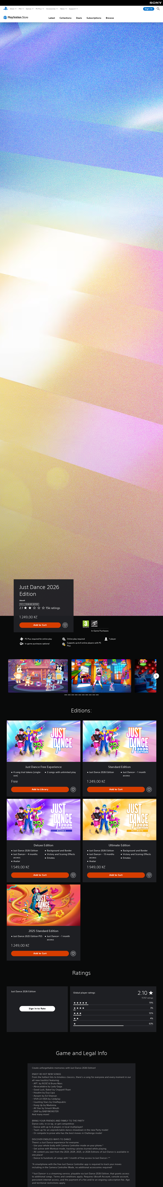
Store (12, 9)
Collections (65, 17)
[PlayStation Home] (5, 9)
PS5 (20, 9)
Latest (52, 17)
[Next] (156, 676)
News (62, 9)
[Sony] (156, 4)
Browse (110, 17)
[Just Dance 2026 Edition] (38, 676)
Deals (79, 17)
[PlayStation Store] (17, 17)
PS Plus (39, 9)
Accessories (50, 9)
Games (28, 9)
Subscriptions (94, 17)
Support (72, 9)
